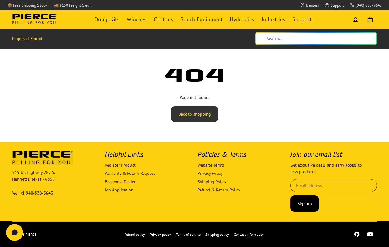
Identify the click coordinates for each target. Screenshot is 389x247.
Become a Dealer (120, 181)
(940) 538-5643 (369, 5)
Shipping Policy (212, 181)
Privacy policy (160, 234)
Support (337, 5)
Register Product (120, 165)
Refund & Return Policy (219, 190)
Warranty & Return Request (130, 173)
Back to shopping (194, 114)
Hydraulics (242, 19)
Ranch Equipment (201, 19)
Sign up (305, 203)
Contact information (249, 234)
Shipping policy (217, 234)
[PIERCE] (34, 19)
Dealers (312, 5)
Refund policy (134, 234)
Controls (163, 19)
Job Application (119, 190)
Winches (136, 19)
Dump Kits (107, 19)
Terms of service (188, 234)
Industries (273, 19)
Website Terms (211, 165)
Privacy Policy (210, 173)
